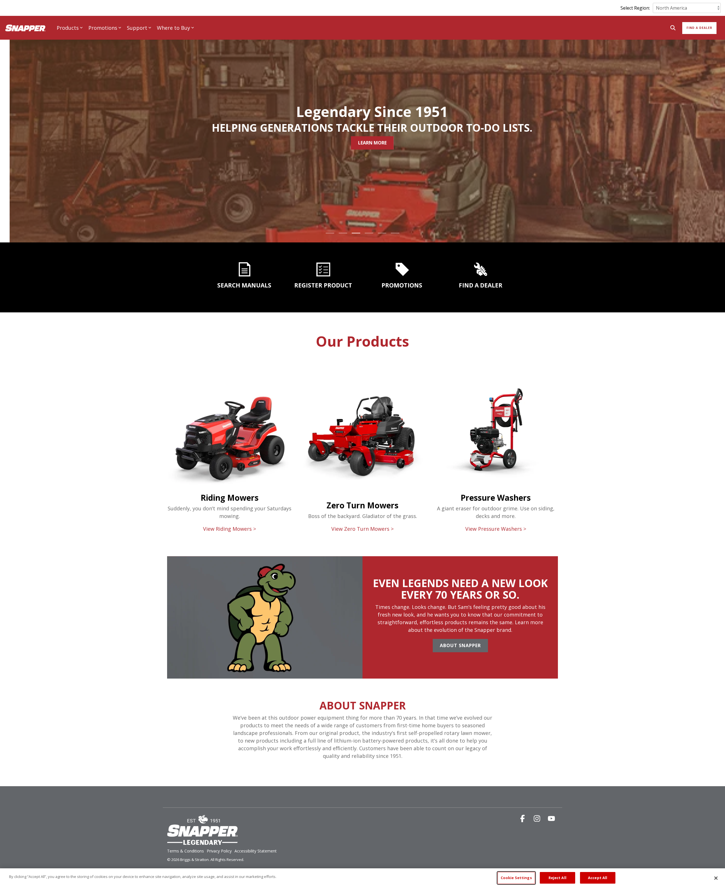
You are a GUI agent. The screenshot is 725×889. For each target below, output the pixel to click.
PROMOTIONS (401, 285)
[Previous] (14, 129)
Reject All (557, 877)
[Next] (711, 129)
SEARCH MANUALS (244, 285)
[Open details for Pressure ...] (495, 418)
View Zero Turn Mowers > (362, 528)
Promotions (102, 27)
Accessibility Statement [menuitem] (255, 851)
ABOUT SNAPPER (362, 705)
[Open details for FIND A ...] (480, 269)
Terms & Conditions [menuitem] (185, 851)
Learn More (280, 143)
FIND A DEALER (480, 285)
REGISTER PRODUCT (323, 285)
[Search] (673, 28)
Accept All (597, 877)
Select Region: (635, 7)
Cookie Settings (516, 877)
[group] (362, 617)
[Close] (716, 878)
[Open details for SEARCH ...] (244, 269)
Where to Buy (173, 27)
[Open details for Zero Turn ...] (362, 360)
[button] (523, 819)
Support (137, 27)
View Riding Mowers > (229, 528)
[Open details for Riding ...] (229, 362)
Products (68, 27)
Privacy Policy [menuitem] (219, 851)
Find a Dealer (699, 28)
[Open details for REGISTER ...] (323, 269)
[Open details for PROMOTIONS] (402, 269)
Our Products (362, 341)
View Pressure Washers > (495, 528)
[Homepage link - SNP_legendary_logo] (202, 841)
